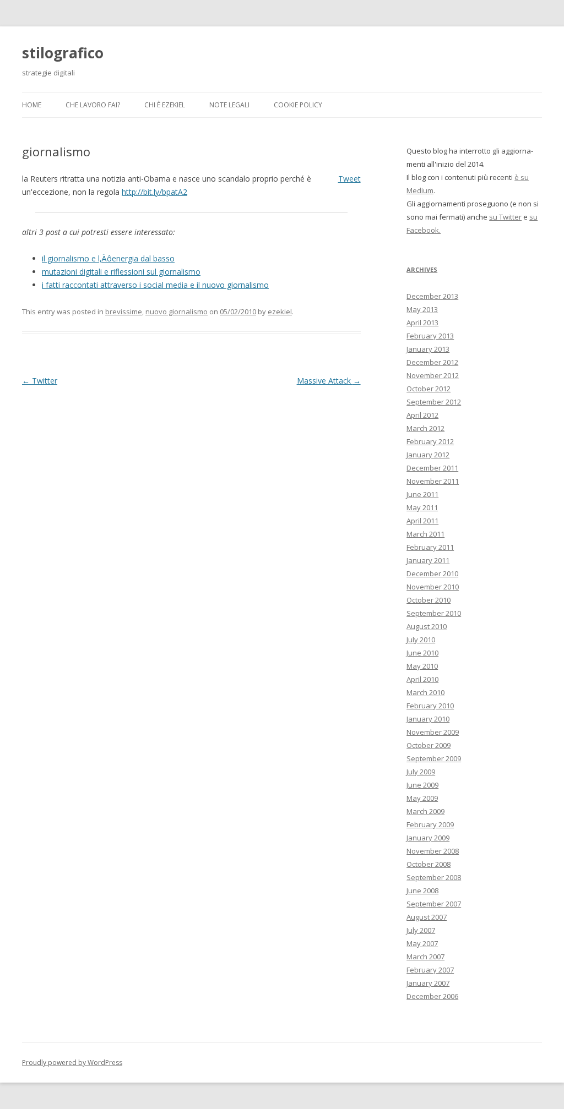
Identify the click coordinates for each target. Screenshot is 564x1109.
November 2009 (432, 732)
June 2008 (422, 890)
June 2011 (422, 494)
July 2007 (420, 930)
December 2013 (432, 296)
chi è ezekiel (164, 105)
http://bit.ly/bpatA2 (154, 192)
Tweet (349, 178)
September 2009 (433, 758)
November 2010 (432, 587)
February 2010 (430, 706)
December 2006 (432, 996)
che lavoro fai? (93, 105)
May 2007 (422, 943)
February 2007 (430, 970)
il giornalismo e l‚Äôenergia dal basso (108, 258)
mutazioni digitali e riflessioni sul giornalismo (121, 271)
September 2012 (433, 402)
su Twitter (505, 217)
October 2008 (428, 864)
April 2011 (422, 521)
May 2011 (422, 507)
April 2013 (422, 322)
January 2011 (427, 560)
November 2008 (432, 851)
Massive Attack (329, 380)
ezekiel (280, 311)
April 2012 (422, 415)
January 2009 (427, 838)
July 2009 (420, 772)
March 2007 (425, 957)
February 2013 (430, 336)
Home (31, 105)
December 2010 (432, 573)
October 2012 (428, 389)
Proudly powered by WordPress (72, 1062)
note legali (229, 105)
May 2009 (422, 798)
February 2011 (430, 547)
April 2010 (422, 679)
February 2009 (430, 824)
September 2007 (433, 904)
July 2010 (420, 639)
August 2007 (426, 917)
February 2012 (430, 441)
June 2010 (422, 653)
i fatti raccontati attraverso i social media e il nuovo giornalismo (155, 285)
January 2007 (427, 983)
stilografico (63, 53)
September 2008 (433, 877)
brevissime (123, 311)
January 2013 (427, 349)
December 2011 (432, 468)
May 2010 (422, 666)
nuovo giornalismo (176, 311)
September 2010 (433, 613)
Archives (421, 269)
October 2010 (428, 600)
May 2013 (422, 309)
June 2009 (422, 785)
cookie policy (298, 105)
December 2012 (432, 362)
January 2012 (427, 455)
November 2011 (432, 481)
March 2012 (425, 428)
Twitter (39, 380)
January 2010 (427, 719)
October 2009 (428, 745)
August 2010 (426, 626)
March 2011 (425, 534)
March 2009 (425, 811)
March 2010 (425, 692)
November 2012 (432, 375)
